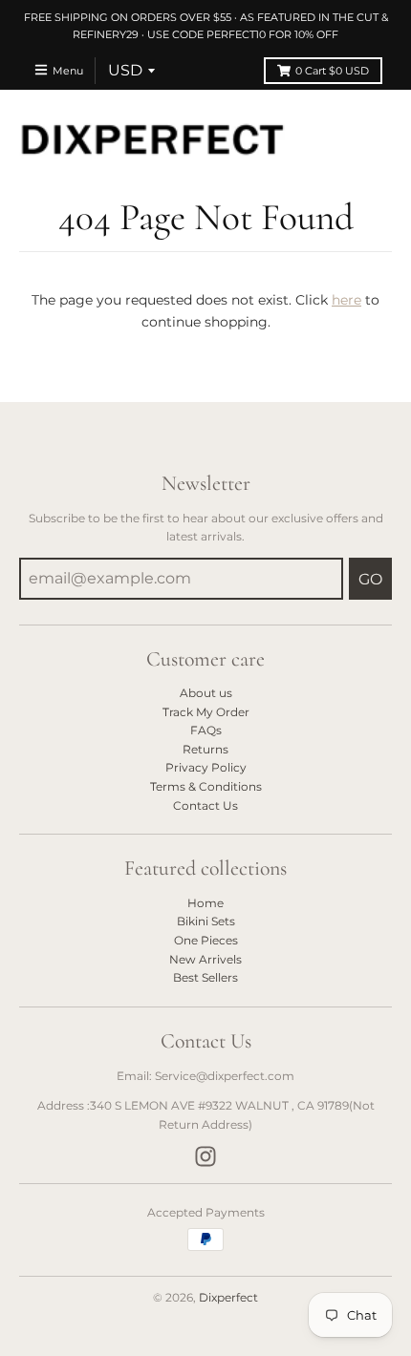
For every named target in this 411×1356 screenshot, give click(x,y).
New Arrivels (205, 959)
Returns (205, 749)
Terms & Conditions (206, 786)
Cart (332, 71)
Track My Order (205, 712)
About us (206, 693)
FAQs (206, 730)
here (346, 299)
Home (205, 903)
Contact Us (205, 805)
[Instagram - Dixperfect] (205, 1156)
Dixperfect (228, 1297)
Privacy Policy (206, 767)
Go (370, 579)
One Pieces (206, 940)
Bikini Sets (206, 921)
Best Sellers (205, 977)
